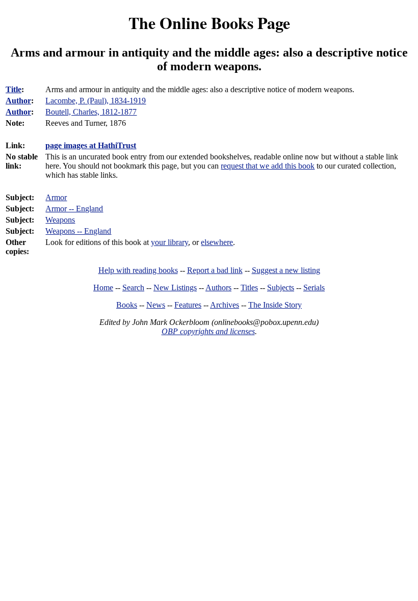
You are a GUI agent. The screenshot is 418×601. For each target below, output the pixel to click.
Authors (218, 287)
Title (13, 89)
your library (169, 242)
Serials (314, 287)
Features (187, 304)
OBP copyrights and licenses (208, 331)
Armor (56, 197)
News (155, 304)
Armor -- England (74, 208)
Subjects (280, 287)
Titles (249, 287)
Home (103, 287)
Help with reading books (138, 270)
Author (18, 100)
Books (126, 304)
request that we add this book (268, 165)
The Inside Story (275, 304)
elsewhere (217, 242)
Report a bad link (215, 270)
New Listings (175, 287)
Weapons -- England (78, 231)
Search (133, 287)
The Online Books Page (209, 23)
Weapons (60, 219)
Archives (224, 304)
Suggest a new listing (286, 270)
